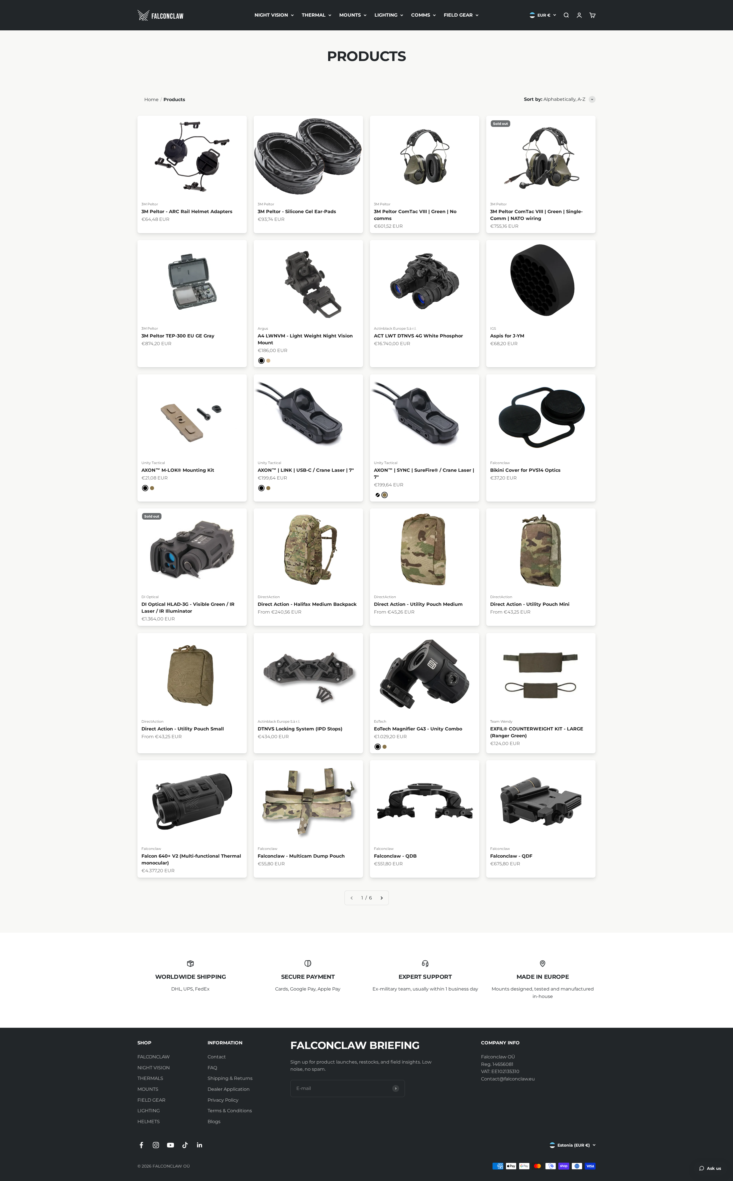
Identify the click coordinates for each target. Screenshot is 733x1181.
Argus (263, 328)
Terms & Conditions (230, 1110)
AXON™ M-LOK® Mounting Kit (177, 470)
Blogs (214, 1121)
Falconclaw (500, 462)
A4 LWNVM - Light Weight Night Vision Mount (305, 339)
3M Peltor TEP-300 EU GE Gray (177, 336)
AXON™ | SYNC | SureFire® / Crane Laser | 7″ (424, 473)
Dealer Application (229, 1089)
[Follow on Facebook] (141, 1145)
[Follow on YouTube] (170, 1145)
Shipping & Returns (230, 1078)
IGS (493, 328)
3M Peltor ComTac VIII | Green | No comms (415, 215)
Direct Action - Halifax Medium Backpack (307, 604)
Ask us (714, 1168)
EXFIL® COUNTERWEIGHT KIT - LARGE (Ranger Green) (536, 732)
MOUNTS (350, 15)
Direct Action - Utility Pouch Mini (530, 604)
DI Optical (150, 597)
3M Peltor (149, 204)
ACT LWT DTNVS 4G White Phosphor (418, 336)
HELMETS (148, 1121)
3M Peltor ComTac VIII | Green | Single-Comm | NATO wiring (536, 215)
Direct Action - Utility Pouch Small (182, 729)
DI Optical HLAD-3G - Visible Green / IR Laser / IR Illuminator (188, 608)
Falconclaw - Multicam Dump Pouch (301, 856)
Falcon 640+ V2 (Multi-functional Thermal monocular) (191, 859)
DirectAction (269, 597)
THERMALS (150, 1078)
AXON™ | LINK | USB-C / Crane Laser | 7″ (306, 470)
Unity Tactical (153, 462)
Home (151, 99)
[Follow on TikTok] (185, 1145)
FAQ (212, 1067)
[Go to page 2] (381, 898)
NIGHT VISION (271, 15)
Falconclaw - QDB (395, 856)
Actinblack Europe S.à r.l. (395, 328)
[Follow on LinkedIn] (200, 1145)
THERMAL (314, 15)
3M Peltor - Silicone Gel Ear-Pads (297, 211)
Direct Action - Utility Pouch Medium (418, 604)
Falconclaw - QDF (511, 856)
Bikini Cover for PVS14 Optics (525, 470)
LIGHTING (386, 15)
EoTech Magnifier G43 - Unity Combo (418, 729)
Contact (217, 1057)
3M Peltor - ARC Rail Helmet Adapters (186, 211)
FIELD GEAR (458, 15)
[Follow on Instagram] (156, 1145)
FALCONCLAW (153, 1057)
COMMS (420, 15)
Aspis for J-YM (507, 336)
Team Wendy (501, 721)
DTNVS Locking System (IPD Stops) (300, 729)
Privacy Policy (223, 1100)
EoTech (380, 721)
